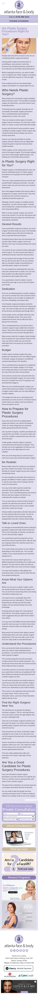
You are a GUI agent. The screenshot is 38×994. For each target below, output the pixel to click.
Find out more (19, 849)
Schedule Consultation (19, 21)
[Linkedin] (27, 950)
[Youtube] (23, 950)
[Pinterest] (20, 950)
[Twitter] (17, 950)
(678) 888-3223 (22, 17)
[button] (3, 3)
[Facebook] (11, 950)
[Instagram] (14, 950)
